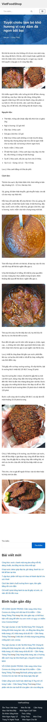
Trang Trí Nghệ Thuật (10, 720)
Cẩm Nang (38, 708)
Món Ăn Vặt (25, 708)
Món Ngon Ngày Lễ (10, 717)
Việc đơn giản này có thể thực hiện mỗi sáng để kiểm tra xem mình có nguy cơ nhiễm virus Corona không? (23, 618)
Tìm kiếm (5, 541)
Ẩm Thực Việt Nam (10, 708)
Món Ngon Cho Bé (29, 720)
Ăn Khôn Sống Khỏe (10, 714)
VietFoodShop (23, 703)
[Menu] (42, 11)
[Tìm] (31, 11)
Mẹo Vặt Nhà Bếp (9, 711)
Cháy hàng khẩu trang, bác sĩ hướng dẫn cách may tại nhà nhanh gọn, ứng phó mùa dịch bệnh (23, 658)
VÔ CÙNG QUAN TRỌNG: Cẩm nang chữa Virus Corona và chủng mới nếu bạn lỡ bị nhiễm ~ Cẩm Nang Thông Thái (22, 612)
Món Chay (37, 717)
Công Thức (15, 37)
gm (8, 37)
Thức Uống (26, 714)
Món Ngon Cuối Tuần (28, 711)
